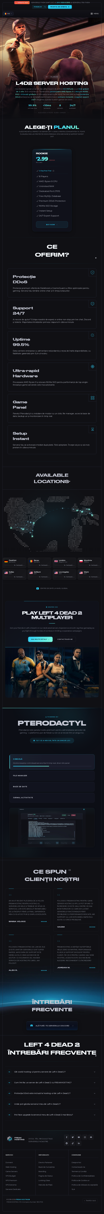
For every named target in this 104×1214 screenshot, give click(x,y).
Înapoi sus (90, 1205)
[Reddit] (66, 1147)
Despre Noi (76, 1167)
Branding (42, 1176)
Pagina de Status (46, 1181)
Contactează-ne (78, 1172)
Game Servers (11, 1176)
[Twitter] (72, 1141)
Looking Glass (44, 1185)
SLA (73, 1194)
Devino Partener (45, 1167)
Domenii (9, 1167)
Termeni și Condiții (79, 1176)
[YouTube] (78, 1141)
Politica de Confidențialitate (83, 1181)
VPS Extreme (11, 1189)
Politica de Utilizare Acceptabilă (85, 1189)
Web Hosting (11, 1172)
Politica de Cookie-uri (80, 1185)
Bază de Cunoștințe (47, 1172)
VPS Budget (11, 1181)
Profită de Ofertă (58, 7)
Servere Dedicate (13, 1194)
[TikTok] (72, 1147)
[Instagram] (84, 1141)
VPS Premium (11, 1185)
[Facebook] (66, 1141)
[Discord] (90, 1141)
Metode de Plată (45, 1189)
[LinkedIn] (78, 1147)
